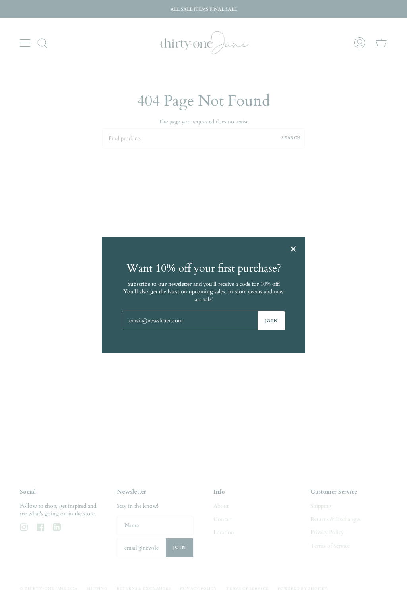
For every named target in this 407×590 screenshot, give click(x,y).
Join (271, 321)
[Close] (293, 249)
